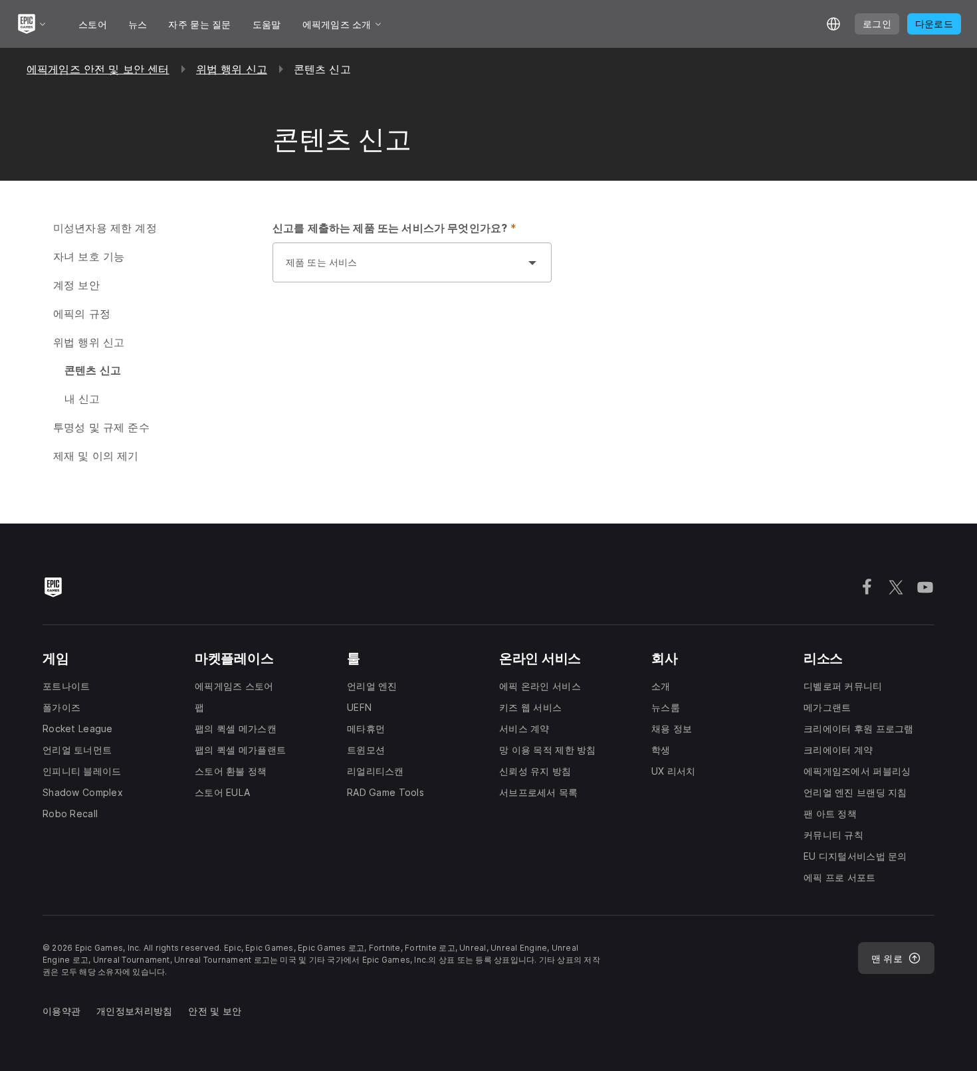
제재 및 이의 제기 (96, 455)
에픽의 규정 (81, 313)
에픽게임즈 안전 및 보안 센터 (98, 69)
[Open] (532, 262)
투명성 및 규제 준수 (101, 427)
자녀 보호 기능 (88, 256)
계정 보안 (76, 285)
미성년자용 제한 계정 (105, 228)
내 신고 (82, 398)
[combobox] (399, 269)
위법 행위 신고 (231, 69)
